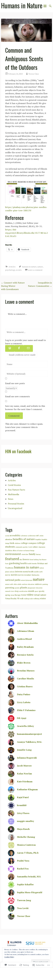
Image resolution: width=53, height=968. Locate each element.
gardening (14, 563)
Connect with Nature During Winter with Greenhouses (13, 286)
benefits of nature (24, 539)
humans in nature (29, 266)
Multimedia (13, 494)
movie (7, 575)
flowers (26, 559)
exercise (25, 554)
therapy (18, 595)
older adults (17, 584)
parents (17, 588)
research (7, 591)
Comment (14, 415)
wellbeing (36, 599)
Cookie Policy (9, 957)
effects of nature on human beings (23, 551)
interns (18, 571)
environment (13, 554)
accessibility (15, 535)
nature (40, 266)
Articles (12, 266)
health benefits (32, 563)
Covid (30, 547)
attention (8, 539)
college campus (28, 543)
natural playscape (26, 580)
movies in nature (24, 575)
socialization (23, 591)
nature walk (9, 584)
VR (18, 598)
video (30, 594)
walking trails (28, 599)
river (12, 591)
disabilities (8, 551)
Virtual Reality (10, 598)
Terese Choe (33, 74)
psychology (10, 270)
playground (31, 588)
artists (41, 536)
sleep (16, 591)
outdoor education (28, 584)
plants (23, 587)
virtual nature (40, 595)
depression (41, 547)
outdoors (38, 584)
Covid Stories (14, 485)
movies (14, 574)
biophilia (38, 539)
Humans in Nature (21, 5)
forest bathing (34, 560)
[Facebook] (19, 348)
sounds (31, 591)
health (23, 563)
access (7, 536)
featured (12, 558)
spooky (41, 591)
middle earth (38, 572)
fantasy (38, 554)
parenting (9, 587)
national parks (12, 579)
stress (12, 595)
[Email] (28, 348)
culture (35, 547)
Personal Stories (16, 503)
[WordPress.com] (9, 348)
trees (23, 594)
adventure (24, 536)
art (37, 535)
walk (21, 598)
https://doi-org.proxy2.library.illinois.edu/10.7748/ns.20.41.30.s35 (26, 233)
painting (45, 584)
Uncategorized (15, 508)
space (36, 591)
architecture (32, 536)
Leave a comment (35, 270)
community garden (21, 547)
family (32, 554)
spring (7, 595)
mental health (28, 572)
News (10, 498)
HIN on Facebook (18, 451)
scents (19, 270)
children (17, 543)
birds (12, 543)
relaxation (39, 588)
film (21, 560)
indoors (12, 572)
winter (43, 598)
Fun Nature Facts (16, 489)
